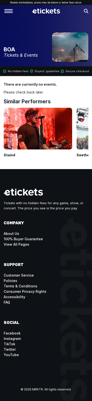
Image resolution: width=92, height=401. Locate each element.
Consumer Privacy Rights (25, 291)
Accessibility (14, 297)
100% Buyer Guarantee (23, 239)
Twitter (10, 349)
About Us (11, 233)
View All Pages (16, 244)
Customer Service (19, 275)
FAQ (7, 302)
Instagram (12, 338)
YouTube (11, 355)
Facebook (12, 333)
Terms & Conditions (20, 286)
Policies (10, 281)
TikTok (9, 344)
